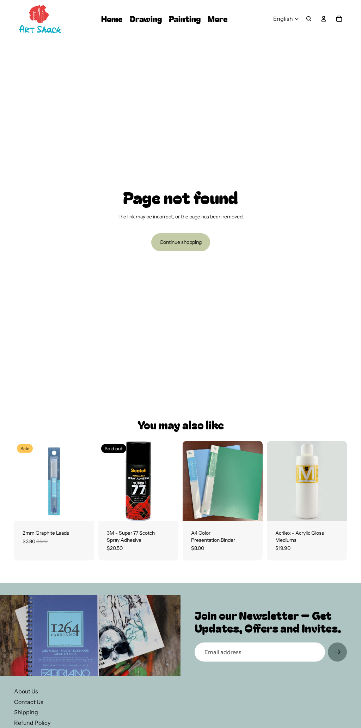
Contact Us (28, 701)
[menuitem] (217, 19)
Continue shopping (181, 242)
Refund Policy (32, 722)
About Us (26, 691)
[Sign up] (337, 652)
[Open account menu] (323, 19)
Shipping (26, 712)
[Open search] (309, 19)
